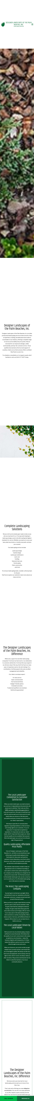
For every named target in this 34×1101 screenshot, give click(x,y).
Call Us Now (8, 1098)
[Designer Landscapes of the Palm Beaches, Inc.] (3, 24)
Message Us (25, 1098)
